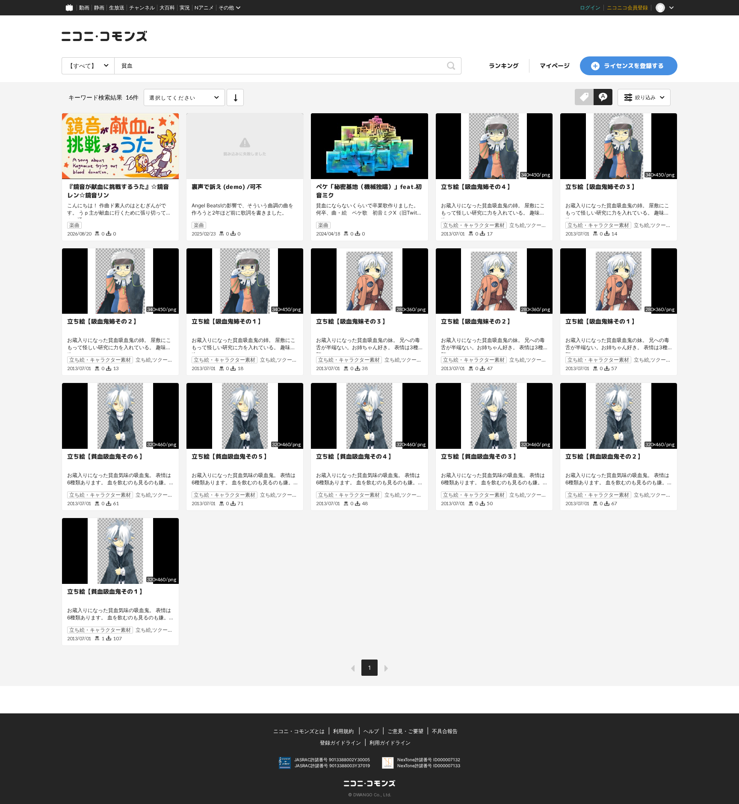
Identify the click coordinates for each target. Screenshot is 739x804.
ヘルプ (371, 731)
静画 (99, 7)
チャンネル (142, 7)
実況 (185, 7)
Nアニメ (204, 7)
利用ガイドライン (390, 742)
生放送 (116, 7)
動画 (84, 7)
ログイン (590, 7)
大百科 (167, 7)
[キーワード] (603, 97)
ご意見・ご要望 (405, 731)
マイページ (555, 66)
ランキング (504, 66)
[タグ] (584, 97)
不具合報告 (445, 731)
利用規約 (343, 731)
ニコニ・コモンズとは (299, 731)
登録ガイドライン (340, 742)
